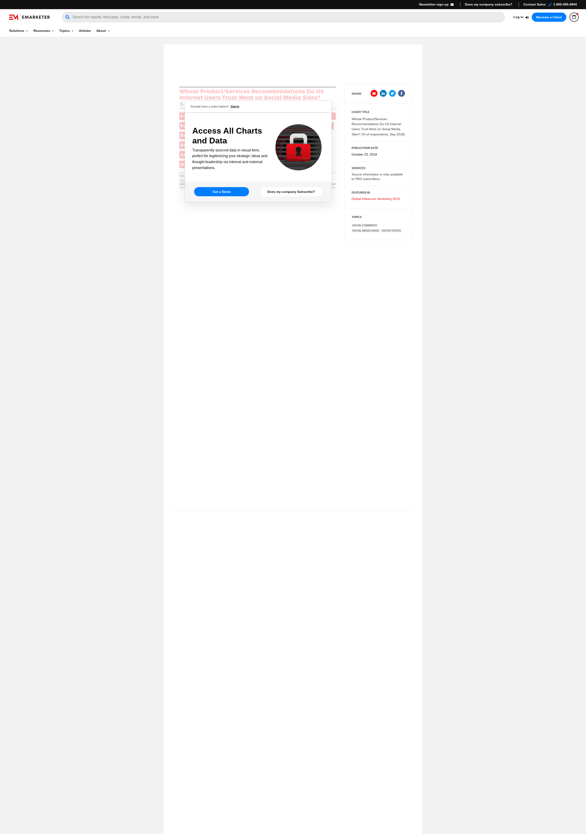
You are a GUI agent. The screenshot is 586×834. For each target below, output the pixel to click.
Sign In (235, 106)
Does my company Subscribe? (291, 192)
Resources (41, 30)
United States (391, 230)
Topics (64, 30)
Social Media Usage (365, 230)
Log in (518, 17)
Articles (85, 30)
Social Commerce (364, 225)
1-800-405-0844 (565, 4)
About (101, 30)
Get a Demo (222, 192)
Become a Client (549, 17)
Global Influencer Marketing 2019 (376, 199)
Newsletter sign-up (434, 4)
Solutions (16, 30)
